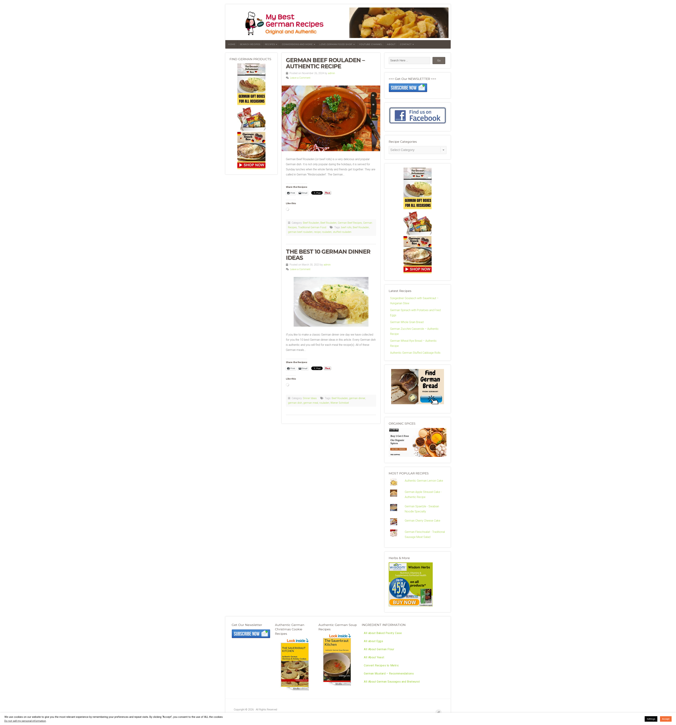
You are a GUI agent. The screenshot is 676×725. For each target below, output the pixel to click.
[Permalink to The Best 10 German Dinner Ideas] (331, 302)
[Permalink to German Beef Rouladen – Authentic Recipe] (331, 118)
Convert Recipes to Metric (381, 665)
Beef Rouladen (311, 222)
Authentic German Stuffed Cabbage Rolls (415, 352)
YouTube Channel (370, 44)
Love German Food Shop (336, 44)
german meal (310, 402)
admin (331, 73)
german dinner (357, 398)
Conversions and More (297, 44)
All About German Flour (379, 649)
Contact (405, 44)
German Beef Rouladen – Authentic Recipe (325, 63)
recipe (317, 232)
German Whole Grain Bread (407, 322)
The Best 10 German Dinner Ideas (328, 254)
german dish (295, 402)
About (391, 44)
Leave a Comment (300, 77)
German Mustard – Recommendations (389, 673)
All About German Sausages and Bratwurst (392, 681)
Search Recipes (250, 44)
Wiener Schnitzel (339, 402)
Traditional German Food (312, 227)
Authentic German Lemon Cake (424, 480)
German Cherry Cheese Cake (422, 520)
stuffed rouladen (342, 232)
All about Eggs (373, 641)
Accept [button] (665, 719)
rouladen (327, 232)
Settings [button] (651, 719)
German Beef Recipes (350, 222)
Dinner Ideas (310, 398)
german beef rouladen (300, 232)
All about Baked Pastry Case (383, 633)
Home (231, 44)
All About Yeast (374, 657)
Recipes (270, 44)
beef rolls (346, 227)
